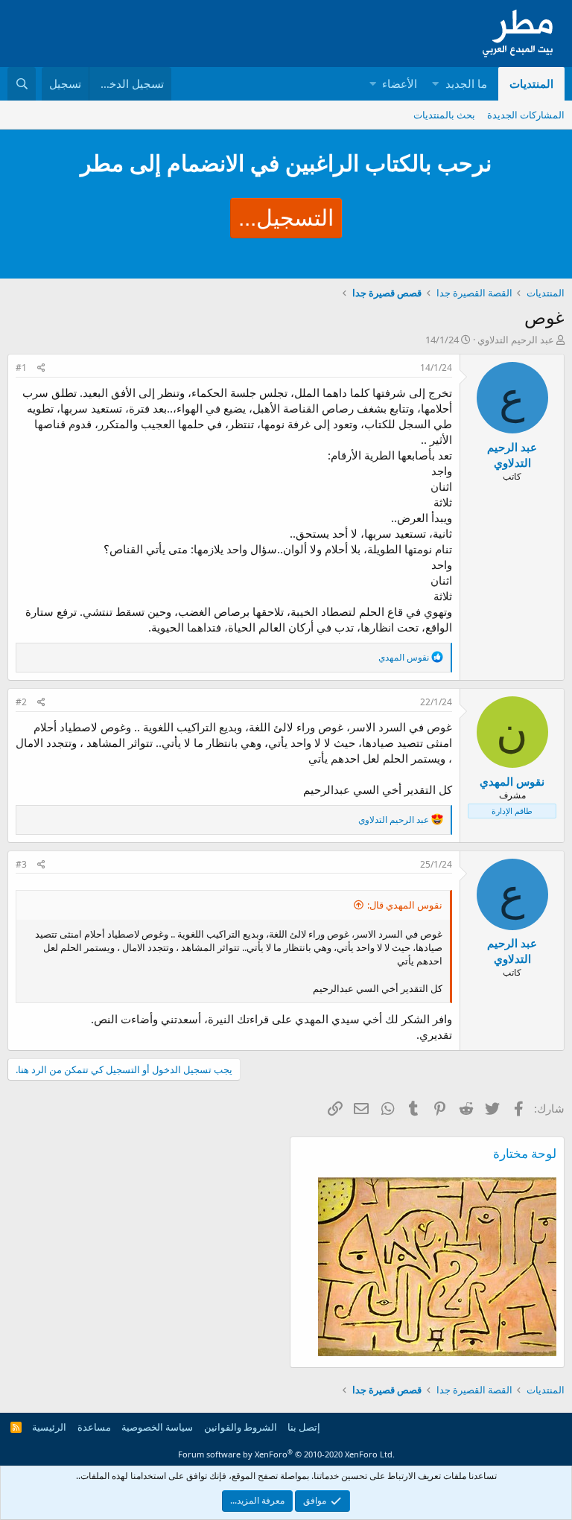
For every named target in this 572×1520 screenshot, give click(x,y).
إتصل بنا (303, 1427)
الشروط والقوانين (240, 1427)
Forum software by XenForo (286, 1454)
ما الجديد (466, 83)
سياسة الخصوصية (157, 1427)
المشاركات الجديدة (526, 114)
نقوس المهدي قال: (404, 905)
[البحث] (21, 84)
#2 (21, 702)
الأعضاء (399, 83)
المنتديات (531, 83)
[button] (435, 84)
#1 (21, 367)
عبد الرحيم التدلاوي (515, 339)
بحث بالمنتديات (444, 114)
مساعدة (94, 1427)
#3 (21, 864)
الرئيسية (49, 1427)
